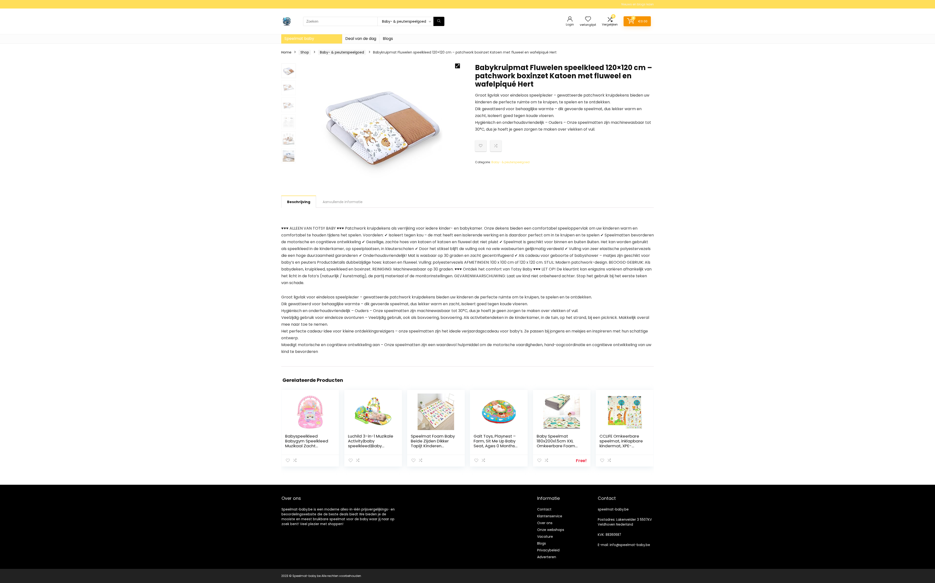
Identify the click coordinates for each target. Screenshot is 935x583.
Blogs (388, 38)
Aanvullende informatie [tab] (343, 201)
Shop (304, 52)
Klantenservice (549, 516)
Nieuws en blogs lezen (637, 4)
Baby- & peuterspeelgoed (342, 52)
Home (286, 52)
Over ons (544, 522)
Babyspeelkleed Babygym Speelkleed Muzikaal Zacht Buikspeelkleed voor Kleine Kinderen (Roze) (308, 445)
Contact (544, 509)
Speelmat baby (299, 38)
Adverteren (546, 557)
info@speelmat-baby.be (630, 545)
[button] (457, 65)
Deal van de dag (360, 38)
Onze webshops (550, 529)
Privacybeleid (548, 550)
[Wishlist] (588, 19)
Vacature (545, 536)
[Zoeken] (438, 21)
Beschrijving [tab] (298, 201)
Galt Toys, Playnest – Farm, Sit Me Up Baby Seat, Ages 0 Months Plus (495, 443)
